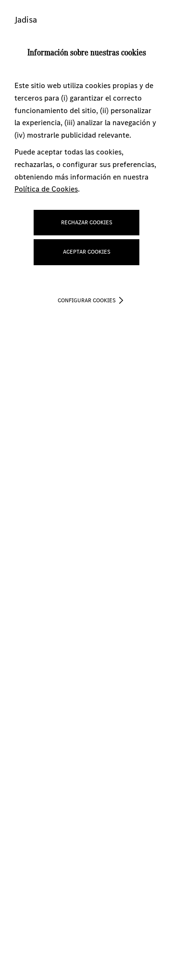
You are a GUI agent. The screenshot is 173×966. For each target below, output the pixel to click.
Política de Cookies (46, 189)
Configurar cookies (87, 300)
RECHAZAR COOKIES (86, 222)
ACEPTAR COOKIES (87, 252)
